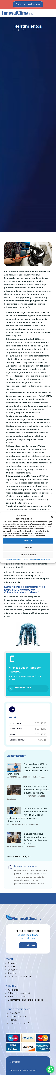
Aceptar (28, 540)
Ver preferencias (28, 554)
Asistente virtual (18, 1016)
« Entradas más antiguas (18, 856)
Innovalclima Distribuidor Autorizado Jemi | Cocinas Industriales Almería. (36, 789)
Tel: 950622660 (23, 687)
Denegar (28, 547)
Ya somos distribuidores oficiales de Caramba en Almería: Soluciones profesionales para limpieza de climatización (27, 815)
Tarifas (13, 1019)
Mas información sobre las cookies (25, 999)
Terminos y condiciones (20, 976)
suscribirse (28, 945)
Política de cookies (14, 559)
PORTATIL (13, 777)
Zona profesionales (28, 4)
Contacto (13, 969)
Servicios (12, 963)
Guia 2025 (15, 1013)
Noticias (12, 966)
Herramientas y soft (20, 1023)
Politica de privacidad (19, 993)
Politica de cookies (17, 996)
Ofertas (41, 777)
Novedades (33, 777)
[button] (52, 517)
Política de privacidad (31, 559)
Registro (12, 973)
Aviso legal (45, 559)
